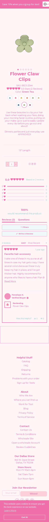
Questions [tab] (24, 220)
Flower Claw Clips (20, 306)
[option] (24, 43)
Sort (23, 243)
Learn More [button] (10, 510)
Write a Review (29, 234)
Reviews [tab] (8, 220)
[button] (24, 89)
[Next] (44, 284)
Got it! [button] (24, 517)
